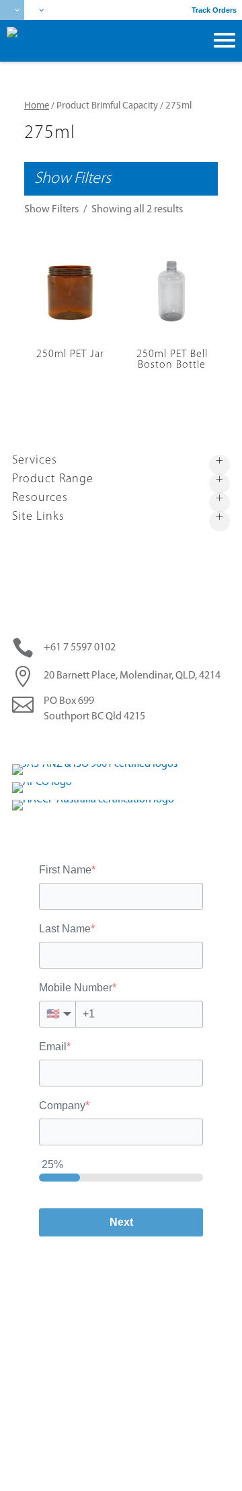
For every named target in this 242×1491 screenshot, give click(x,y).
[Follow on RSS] (159, 742)
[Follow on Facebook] (82, 742)
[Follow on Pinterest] (108, 742)
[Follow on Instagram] (134, 742)
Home (36, 106)
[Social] (36, 10)
